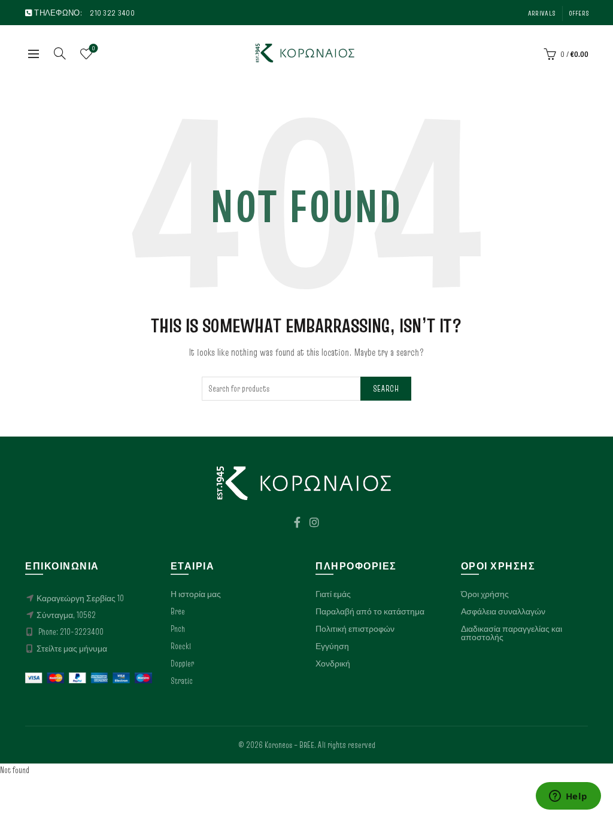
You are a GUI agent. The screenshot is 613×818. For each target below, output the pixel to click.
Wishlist (93, 48)
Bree (178, 611)
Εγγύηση (332, 646)
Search (386, 389)
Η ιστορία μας (196, 594)
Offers (579, 13)
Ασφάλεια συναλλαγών (503, 611)
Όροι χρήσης (485, 594)
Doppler (182, 663)
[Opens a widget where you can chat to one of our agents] (568, 797)
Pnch (178, 629)
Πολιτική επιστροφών (354, 629)
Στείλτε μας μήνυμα (72, 649)
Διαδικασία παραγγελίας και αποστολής (511, 633)
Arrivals (541, 13)
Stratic (182, 681)
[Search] (59, 53)
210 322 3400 (112, 12)
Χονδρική (332, 663)
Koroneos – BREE (289, 745)
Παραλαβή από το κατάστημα (369, 611)
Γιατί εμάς (333, 594)
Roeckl (181, 646)
